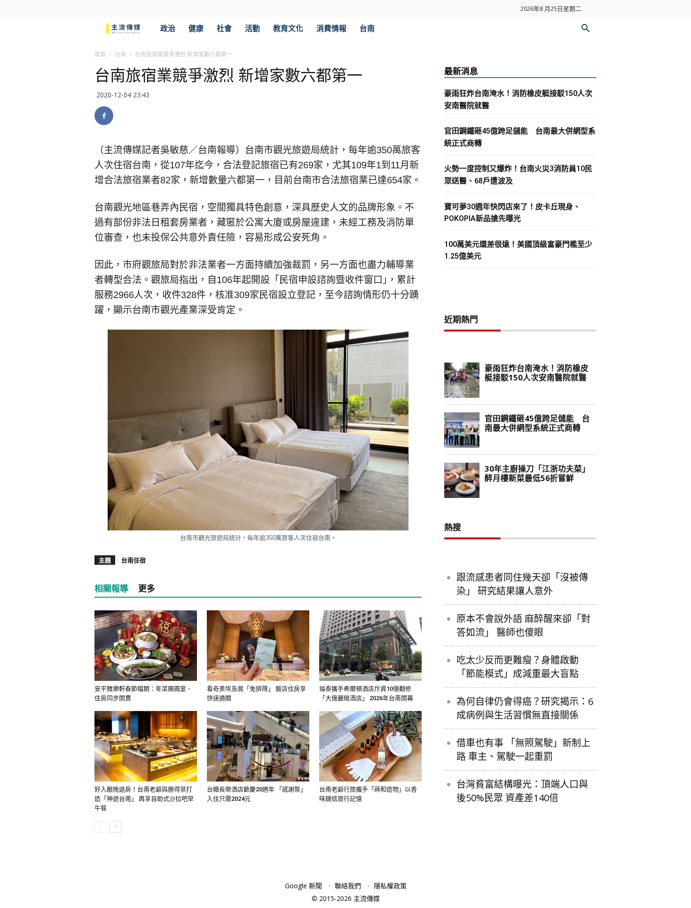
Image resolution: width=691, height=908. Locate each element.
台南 (367, 28)
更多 (146, 588)
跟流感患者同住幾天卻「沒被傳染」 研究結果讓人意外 (522, 584)
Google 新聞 (303, 885)
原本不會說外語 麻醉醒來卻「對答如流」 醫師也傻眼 (523, 625)
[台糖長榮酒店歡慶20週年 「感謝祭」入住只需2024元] (258, 746)
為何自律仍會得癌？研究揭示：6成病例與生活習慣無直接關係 (524, 708)
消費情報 (331, 28)
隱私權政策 (390, 885)
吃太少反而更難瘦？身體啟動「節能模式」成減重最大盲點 (517, 667)
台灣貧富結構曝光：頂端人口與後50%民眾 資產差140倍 (522, 791)
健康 (196, 28)
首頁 (100, 54)
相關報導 (111, 588)
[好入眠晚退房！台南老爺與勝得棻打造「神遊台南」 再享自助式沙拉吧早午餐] (145, 746)
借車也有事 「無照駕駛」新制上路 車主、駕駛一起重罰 (523, 749)
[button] (585, 29)
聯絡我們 (348, 885)
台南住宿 (133, 560)
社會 (224, 28)
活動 (252, 28)
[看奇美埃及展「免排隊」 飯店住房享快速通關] (258, 645)
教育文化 (288, 28)
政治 (167, 28)
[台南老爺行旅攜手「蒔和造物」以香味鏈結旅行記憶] (370, 746)
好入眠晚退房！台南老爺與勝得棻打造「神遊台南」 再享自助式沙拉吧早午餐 (144, 799)
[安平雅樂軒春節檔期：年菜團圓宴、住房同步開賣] (145, 645)
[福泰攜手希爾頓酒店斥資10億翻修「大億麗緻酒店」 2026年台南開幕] (370, 645)
